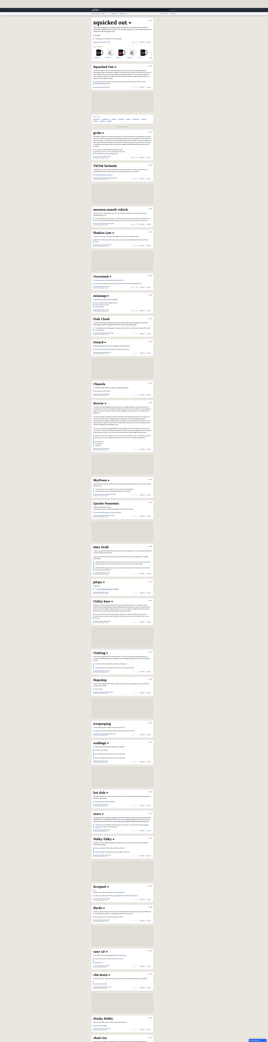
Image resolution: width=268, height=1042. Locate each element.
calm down (126, 349)
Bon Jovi (138, 978)
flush (117, 731)
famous (117, 978)
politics (106, 432)
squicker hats (135, 119)
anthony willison (100, 830)
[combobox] (136, 10)
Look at (96, 984)
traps (146, 657)
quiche (102, 512)
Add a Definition (164, 13)
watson (98, 592)
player (100, 551)
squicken (113, 119)
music (146, 136)
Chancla (94, 394)
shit (98, 82)
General (97, 827)
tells (104, 299)
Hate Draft (95, 573)
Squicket (143, 119)
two (118, 955)
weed (121, 668)
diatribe (100, 987)
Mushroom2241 (105, 515)
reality (135, 325)
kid (115, 388)
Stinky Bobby (96, 1028)
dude (118, 328)
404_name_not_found (103, 494)
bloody (112, 153)
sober (99, 325)
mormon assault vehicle (98, 223)
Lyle (142, 614)
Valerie (100, 845)
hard (96, 486)
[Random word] (169, 10)
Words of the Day (95, 13)
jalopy (94, 592)
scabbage (95, 761)
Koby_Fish (102, 42)
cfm (103, 984)
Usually (116, 1022)
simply (110, 802)
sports (118, 913)
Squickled (102, 121)
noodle (101, 802)
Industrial (117, 220)
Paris (115, 489)
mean (137, 142)
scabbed (96, 747)
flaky (116, 747)
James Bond (104, 589)
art (108, 892)
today (113, 917)
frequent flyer (121, 484)
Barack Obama (99, 443)
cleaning (138, 614)
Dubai (114, 240)
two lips (102, 87)
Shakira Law (95, 245)
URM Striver (100, 448)
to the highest (116, 280)
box (108, 76)
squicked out (96, 42)
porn (132, 29)
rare (100, 686)
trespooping (95, 734)
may (130, 409)
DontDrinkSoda (101, 671)
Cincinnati (144, 562)
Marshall (123, 428)
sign (95, 955)
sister (118, 283)
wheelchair (102, 848)
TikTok (104, 175)
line (121, 218)
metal (105, 153)
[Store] (172, 10)
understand (98, 280)
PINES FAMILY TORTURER (106, 178)
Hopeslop (95, 692)
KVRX (106, 223)
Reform (111, 236)
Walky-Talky (95, 855)
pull (100, 589)
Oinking (94, 671)
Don (96, 750)
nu (103, 153)
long (109, 346)
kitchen (146, 825)
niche (98, 507)
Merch (149, 42)
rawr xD (94, 965)
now (108, 240)
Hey (96, 1026)
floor (136, 896)
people (119, 39)
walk (126, 843)
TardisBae (100, 394)
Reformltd (102, 245)
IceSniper (100, 898)
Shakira (122, 240)
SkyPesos (95, 494)
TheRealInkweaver (104, 734)
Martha (101, 82)
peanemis (107, 512)
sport (116, 557)
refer (126, 236)
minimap (95, 310)
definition (132, 843)
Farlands (108, 175)
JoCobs (100, 761)
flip (125, 388)
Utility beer (95, 621)
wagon (109, 213)
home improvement (119, 892)
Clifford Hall (100, 804)
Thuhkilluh (99, 920)
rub (126, 1022)
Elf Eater (101, 286)
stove (94, 830)
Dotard (94, 352)
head (108, 31)
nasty (122, 731)
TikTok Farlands (96, 178)
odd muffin (102, 855)
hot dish (95, 804)
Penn (100, 438)
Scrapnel (95, 898)
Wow (96, 917)
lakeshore (101, 621)
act (125, 657)
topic (103, 280)
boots (102, 978)
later (117, 959)
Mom (96, 758)
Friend (96, 303)
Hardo (94, 920)
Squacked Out (96, 87)
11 (141, 283)
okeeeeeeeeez (101, 965)
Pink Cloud (95, 333)
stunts (110, 589)
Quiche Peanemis (96, 515)
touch (128, 325)
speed (142, 657)
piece (113, 509)
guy (122, 82)
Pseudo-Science (123, 13)
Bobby (105, 1026)
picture (100, 684)
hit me (100, 391)
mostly (101, 299)
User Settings (173, 13)
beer (98, 605)
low (126, 171)
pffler (100, 573)
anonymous (100, 352)
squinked (109, 121)
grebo (94, 156)
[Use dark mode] (175, 10)
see (121, 169)
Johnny (100, 668)
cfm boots (95, 987)
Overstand (95, 286)
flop (127, 388)
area (100, 747)
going (103, 349)
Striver (94, 448)
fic (102, 39)
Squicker (128, 119)
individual (100, 346)
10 (96, 689)
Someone (97, 731)
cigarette (114, 818)
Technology (113, 13)
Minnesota (96, 796)
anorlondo (102, 1028)
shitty (96, 586)
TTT (118, 436)
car (99, 586)
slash (128, 29)
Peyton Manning (109, 568)
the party (115, 896)
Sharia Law (103, 236)
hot (104, 802)
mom (97, 391)
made (101, 896)
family (144, 213)
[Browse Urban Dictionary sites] (96, 10)
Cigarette (96, 818)
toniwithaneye (102, 333)
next (116, 727)
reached (98, 175)
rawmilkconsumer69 (103, 692)
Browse (103, 13)
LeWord (99, 310)
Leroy (96, 283)
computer (111, 74)
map (95, 299)
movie (115, 512)
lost (111, 346)
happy (112, 328)
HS (99, 411)
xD (122, 959)
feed (120, 796)
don (109, 491)
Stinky (101, 1026)
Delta (94, 484)
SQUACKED (121, 119)
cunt (115, 827)
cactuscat (99, 156)
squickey (95, 121)
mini (112, 213)
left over (100, 892)
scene (105, 138)
